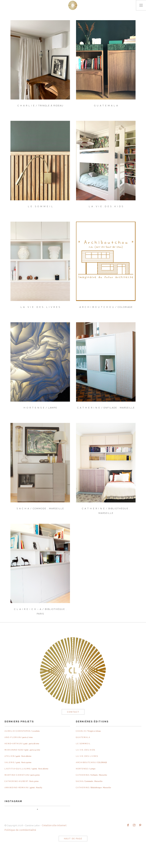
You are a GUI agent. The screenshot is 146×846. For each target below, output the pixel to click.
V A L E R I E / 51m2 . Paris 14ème (18, 762)
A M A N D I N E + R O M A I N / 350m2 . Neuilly (23, 788)
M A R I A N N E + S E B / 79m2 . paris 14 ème (22, 750)
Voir (40, 65)
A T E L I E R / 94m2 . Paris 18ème (18, 756)
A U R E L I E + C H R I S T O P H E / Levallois (22, 731)
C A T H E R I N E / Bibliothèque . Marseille (93, 788)
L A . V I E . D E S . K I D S (85, 750)
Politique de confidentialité (20, 830)
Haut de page (73, 838)
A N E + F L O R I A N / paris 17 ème (19, 737)
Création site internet (54, 825)
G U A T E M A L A (83, 737)
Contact (73, 712)
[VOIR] (40, 59)
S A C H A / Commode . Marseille (89, 781)
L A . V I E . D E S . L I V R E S (87, 756)
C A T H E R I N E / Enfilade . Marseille (91, 775)
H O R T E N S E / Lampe (85, 769)
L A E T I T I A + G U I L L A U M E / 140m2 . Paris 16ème (26, 769)
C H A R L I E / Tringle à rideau (88, 731)
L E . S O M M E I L (83, 744)
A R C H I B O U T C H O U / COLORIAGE (91, 762)
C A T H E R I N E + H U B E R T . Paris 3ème (22, 781)
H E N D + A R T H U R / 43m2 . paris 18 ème (22, 744)
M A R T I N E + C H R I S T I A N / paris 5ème (22, 775)
